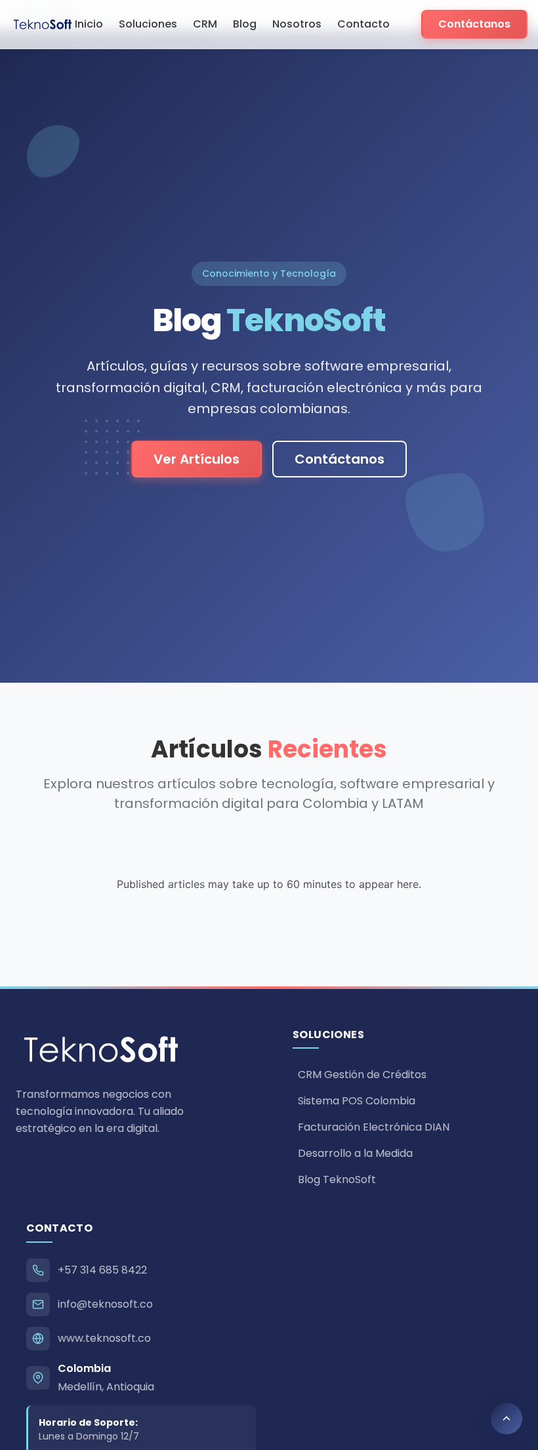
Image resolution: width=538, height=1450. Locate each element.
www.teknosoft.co (104, 1338)
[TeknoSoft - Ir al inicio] (42, 24)
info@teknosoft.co (105, 1304)
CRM (205, 23)
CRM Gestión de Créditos (362, 1074)
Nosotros (296, 23)
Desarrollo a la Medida (355, 1153)
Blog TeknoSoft (337, 1179)
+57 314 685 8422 (102, 1270)
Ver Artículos (196, 459)
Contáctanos (474, 23)
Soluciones (148, 23)
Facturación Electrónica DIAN (373, 1127)
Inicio (89, 23)
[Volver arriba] (506, 1418)
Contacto (363, 23)
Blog (245, 23)
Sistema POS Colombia (356, 1100)
